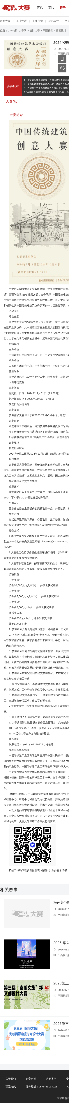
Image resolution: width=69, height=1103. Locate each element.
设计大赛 (34, 30)
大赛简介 (12, 101)
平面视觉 (37, 20)
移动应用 (62, 59)
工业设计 (21, 20)
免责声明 (31, 1078)
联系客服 (62, 68)
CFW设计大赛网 (17, 30)
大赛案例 (51, 1078)
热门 (51, 7)
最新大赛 (5, 20)
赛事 (63, 7)
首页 (40, 7)
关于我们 (11, 1078)
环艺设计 (54, 20)
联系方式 (11, 1086)
